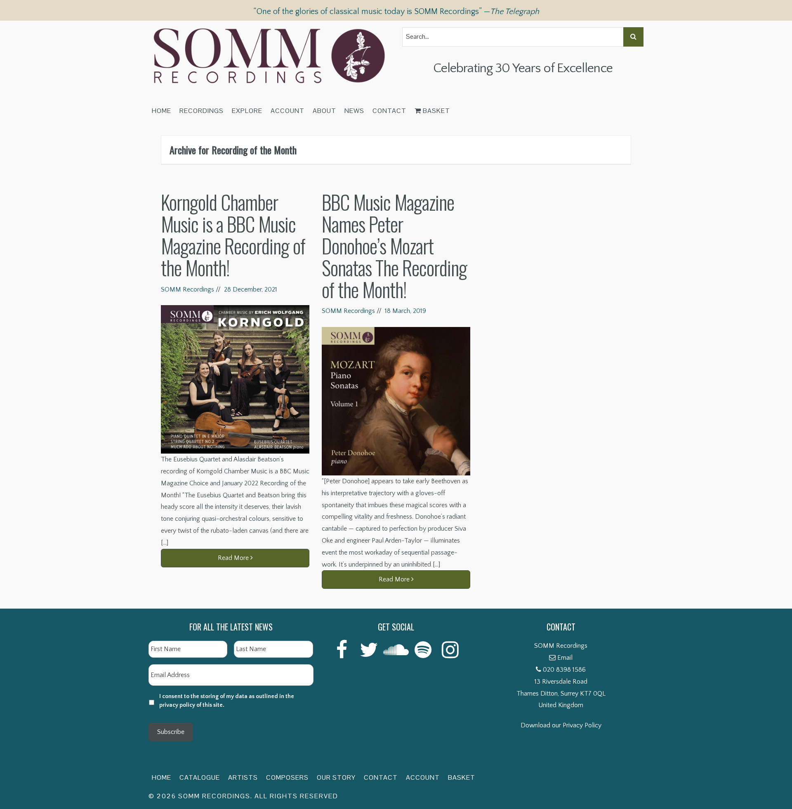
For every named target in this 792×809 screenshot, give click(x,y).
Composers (287, 777)
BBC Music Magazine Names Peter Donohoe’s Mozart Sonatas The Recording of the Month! (394, 245)
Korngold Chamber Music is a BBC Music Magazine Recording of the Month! (233, 234)
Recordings (201, 110)
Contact (389, 110)
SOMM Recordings (187, 289)
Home (161, 110)
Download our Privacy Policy (561, 725)
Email (565, 657)
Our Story (336, 777)
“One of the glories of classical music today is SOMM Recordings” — (396, 11)
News (354, 110)
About (324, 110)
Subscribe (170, 732)
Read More (234, 558)
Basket (435, 110)
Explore (247, 110)
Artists (243, 777)
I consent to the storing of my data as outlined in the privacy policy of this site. (226, 700)
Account (287, 110)
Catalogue (199, 777)
